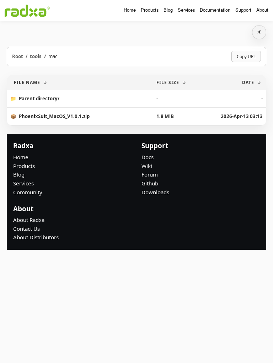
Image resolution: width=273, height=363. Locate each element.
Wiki (146, 165)
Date (248, 82)
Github (149, 183)
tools (36, 56)
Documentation (215, 10)
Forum (149, 174)
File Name (27, 82)
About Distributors (36, 237)
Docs (147, 157)
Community (27, 192)
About (262, 10)
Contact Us (26, 228)
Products (150, 10)
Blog (168, 10)
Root (17, 56)
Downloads (155, 192)
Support (243, 10)
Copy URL (246, 56)
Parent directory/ (39, 98)
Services (186, 10)
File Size (167, 82)
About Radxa (28, 219)
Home (130, 10)
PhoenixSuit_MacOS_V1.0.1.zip (54, 116)
